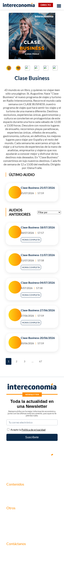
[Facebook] (21, 466)
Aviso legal (12, 521)
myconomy (13, 491)
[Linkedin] (53, 466)
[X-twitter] (10, 466)
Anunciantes (14, 497)
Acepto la (28, 429)
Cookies (11, 533)
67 (41, 360)
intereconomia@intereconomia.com (28, 553)
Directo (46, 4)
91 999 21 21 (14, 558)
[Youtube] (32, 466)
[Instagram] (42, 466)
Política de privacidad (19, 527)
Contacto (12, 515)
